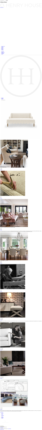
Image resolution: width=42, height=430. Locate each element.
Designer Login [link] (1, 7)
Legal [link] (10, 428)
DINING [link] (2, 48)
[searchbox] (3, 0)
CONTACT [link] (2, 53)
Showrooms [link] (2, 415)
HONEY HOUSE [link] (3, 46)
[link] (21, 45)
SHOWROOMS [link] (2, 52)
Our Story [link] (2, 413)
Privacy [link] (9, 428)
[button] (7, 0)
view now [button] (1, 198)
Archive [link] (2, 414)
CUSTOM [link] (2, 49)
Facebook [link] (2, 98)
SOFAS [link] (2, 47)
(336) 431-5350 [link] (1, 427)
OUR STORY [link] (2, 51)
